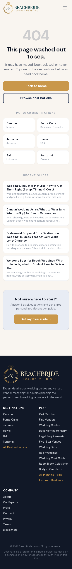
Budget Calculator (50, 469)
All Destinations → (15, 447)
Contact (8, 513)
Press (6, 508)
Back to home (36, 86)
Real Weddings (48, 453)
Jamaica (8, 425)
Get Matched (47, 414)
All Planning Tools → (52, 475)
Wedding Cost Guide (52, 458)
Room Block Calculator (53, 464)
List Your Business (51, 480)
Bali (5, 436)
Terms (7, 524)
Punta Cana (10, 419)
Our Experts (10, 502)
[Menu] (65, 8)
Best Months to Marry (53, 431)
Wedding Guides (49, 425)
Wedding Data (48, 447)
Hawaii (7, 431)
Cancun (8, 414)
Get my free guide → (36, 319)
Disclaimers (10, 530)
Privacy (7, 519)
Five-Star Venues (50, 442)
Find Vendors (47, 419)
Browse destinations (36, 98)
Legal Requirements (51, 436)
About (7, 497)
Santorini (8, 442)
